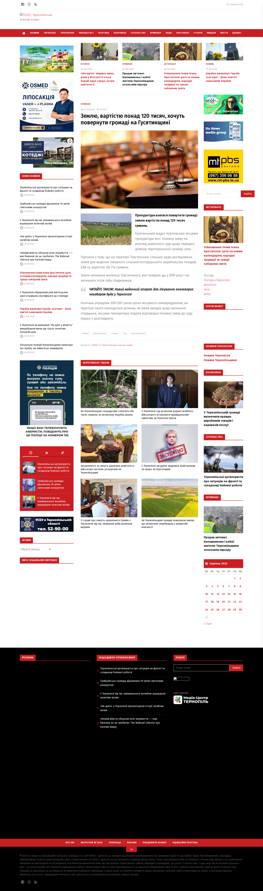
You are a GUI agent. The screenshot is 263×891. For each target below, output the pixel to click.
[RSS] (35, 4)
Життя (224, 33)
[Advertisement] (54, 689)
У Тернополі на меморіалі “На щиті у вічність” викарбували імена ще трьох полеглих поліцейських (46, 329)
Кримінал (155, 33)
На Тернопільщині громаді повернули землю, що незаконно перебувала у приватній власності (168, 524)
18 (212, 601)
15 (234, 594)
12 (218, 594)
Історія (198, 33)
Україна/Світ (86, 33)
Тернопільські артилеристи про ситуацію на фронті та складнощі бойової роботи (46, 189)
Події (169, 33)
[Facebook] (23, 4)
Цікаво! (236, 33)
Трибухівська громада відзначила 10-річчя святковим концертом (45, 205)
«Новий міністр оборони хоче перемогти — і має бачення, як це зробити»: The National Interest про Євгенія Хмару (46, 256)
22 (234, 601)
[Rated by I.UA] (208, 679)
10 (206, 594)
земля (85, 333)
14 (229, 594)
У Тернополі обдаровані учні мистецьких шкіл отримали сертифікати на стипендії (44, 294)
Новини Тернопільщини (220, 360)
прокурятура (99, 333)
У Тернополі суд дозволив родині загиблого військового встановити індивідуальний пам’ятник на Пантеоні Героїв (167, 415)
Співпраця (115, 842)
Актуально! (170, 64)
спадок (114, 333)
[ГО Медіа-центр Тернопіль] (208, 698)
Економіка (120, 33)
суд (125, 333)
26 (217, 609)
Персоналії (182, 33)
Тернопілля (67, 33)
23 (240, 601)
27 (223, 609)
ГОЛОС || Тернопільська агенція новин (112, 345)
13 (223, 594)
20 (223, 601)
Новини (34, 33)
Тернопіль (50, 33)
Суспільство (138, 33)
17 (206, 601)
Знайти (248, 193)
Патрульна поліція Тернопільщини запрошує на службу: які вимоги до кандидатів (46, 346)
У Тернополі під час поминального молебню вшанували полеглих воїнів (45, 222)
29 (234, 609)
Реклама (132, 842)
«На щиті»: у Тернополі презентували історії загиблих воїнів (46, 238)
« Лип (208, 624)
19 (217, 601)
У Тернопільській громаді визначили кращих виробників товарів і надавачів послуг (222, 419)
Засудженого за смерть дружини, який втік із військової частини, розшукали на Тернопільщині (107, 469)
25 (212, 609)
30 (240, 609)
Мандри (211, 33)
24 (206, 609)
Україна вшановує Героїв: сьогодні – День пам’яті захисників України (45, 310)
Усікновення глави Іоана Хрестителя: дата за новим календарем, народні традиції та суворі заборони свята (45, 276)
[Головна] (24, 33)
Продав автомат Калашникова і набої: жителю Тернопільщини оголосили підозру (221, 543)
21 (229, 601)
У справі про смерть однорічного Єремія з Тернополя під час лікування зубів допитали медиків (106, 524)
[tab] (31, 453)
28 (229, 609)
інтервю (85, 64)
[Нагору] (131, 849)
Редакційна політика (185, 842)
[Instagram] (29, 4)
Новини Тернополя (217, 355)
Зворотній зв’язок (92, 842)
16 (240, 594)
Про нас (70, 842)
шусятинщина (138, 333)
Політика (103, 33)
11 (212, 594)
